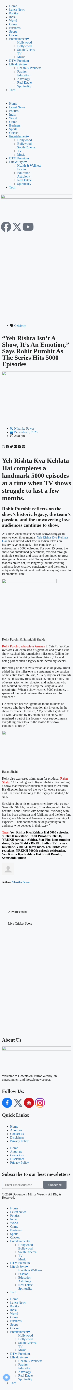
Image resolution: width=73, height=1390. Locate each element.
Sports (13, 31)
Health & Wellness (29, 68)
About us (16, 1130)
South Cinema (26, 49)
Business (14, 28)
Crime (13, 24)
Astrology (23, 79)
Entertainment (18, 38)
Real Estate (24, 82)
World (13, 20)
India (12, 17)
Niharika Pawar (21, 881)
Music (21, 57)
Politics (13, 13)
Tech (12, 90)
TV (19, 53)
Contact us (17, 1134)
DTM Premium (19, 60)
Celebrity (20, 325)
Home (13, 6)
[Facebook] (6, 227)
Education (23, 75)
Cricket (13, 35)
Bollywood (24, 46)
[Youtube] (28, 227)
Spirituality (24, 86)
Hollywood (24, 42)
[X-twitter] (17, 227)
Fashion (22, 71)
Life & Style (17, 64)
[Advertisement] (36, 272)
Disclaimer (17, 1137)
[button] (36, 97)
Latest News (17, 9)
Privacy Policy (19, 1141)
